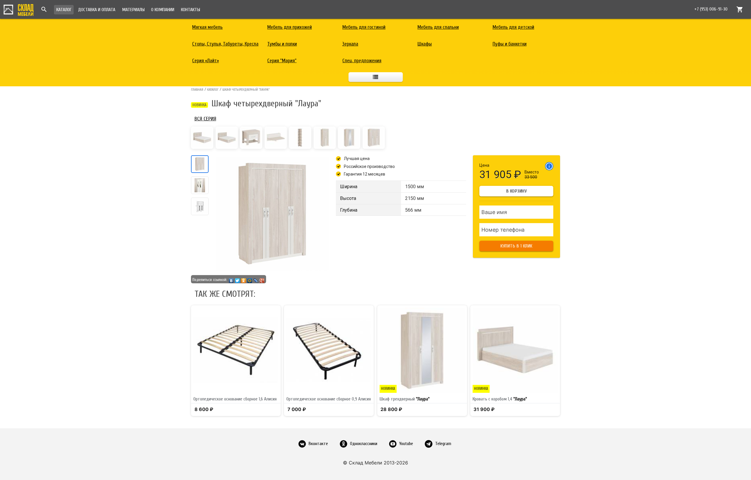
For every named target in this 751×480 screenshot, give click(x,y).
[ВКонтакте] (231, 279)
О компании (162, 9)
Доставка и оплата (96, 9)
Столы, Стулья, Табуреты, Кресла (225, 44)
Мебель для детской (513, 27)
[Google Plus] (262, 279)
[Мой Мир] (250, 279)
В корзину (516, 191)
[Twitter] (237, 279)
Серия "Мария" (282, 60)
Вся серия (205, 119)
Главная (197, 89)
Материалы (133, 9)
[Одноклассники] (244, 279)
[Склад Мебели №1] (18, 9)
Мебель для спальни (438, 27)
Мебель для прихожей (289, 27)
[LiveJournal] (256, 279)
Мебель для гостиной (363, 27)
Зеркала (350, 44)
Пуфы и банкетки (510, 44)
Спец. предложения (361, 60)
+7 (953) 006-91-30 (711, 9)
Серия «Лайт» (205, 60)
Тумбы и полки (282, 44)
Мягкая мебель (207, 27)
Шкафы (424, 44)
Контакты (190, 9)
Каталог (64, 9)
